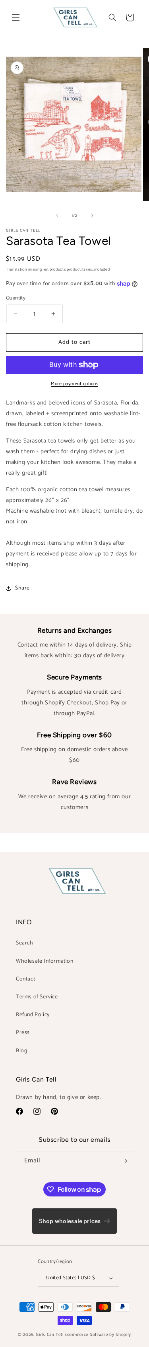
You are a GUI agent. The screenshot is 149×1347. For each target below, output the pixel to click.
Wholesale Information (45, 961)
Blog (21, 1050)
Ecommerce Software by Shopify (97, 1334)
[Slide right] (92, 215)
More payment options (74, 383)
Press (23, 1032)
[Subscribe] (124, 1161)
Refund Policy (33, 1014)
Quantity (15, 298)
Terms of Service (37, 997)
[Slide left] (57, 215)
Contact (25, 979)
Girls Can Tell (50, 1334)
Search (24, 943)
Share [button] (22, 588)
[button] (16, 17)
